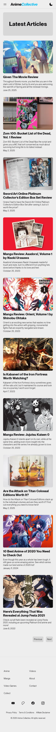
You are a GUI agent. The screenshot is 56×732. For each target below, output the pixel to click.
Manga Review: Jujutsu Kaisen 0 (26, 434)
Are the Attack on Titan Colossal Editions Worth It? (26, 493)
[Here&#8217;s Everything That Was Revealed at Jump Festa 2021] (28, 591)
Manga (7, 678)
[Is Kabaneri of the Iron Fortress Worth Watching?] (28, 354)
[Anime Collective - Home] (24, 4)
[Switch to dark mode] (51, 4)
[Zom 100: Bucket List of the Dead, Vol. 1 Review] (28, 113)
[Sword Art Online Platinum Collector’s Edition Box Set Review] (28, 173)
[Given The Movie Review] (28, 57)
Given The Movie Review (20, 77)
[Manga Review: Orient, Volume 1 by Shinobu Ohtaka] (28, 294)
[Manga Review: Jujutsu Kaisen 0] (28, 414)
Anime (7, 671)
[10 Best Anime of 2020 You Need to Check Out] (28, 531)
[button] (5, 4)
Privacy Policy (11, 713)
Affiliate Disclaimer (43, 713)
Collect (7, 693)
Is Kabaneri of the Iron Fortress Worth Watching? (25, 376)
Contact (33, 686)
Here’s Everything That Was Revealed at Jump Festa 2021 (24, 613)
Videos (32, 671)
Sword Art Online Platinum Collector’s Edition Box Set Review (27, 195)
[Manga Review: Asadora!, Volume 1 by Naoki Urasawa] (28, 233)
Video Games (10, 686)
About (32, 678)
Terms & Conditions (26, 713)
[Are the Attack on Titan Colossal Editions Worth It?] (28, 471)
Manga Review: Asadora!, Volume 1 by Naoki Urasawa (27, 256)
